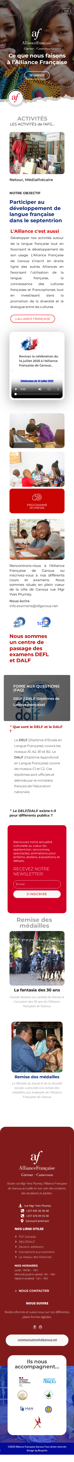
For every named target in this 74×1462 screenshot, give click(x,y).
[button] (37, 729)
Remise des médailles (37, 1077)
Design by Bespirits (37, 1450)
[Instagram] (40, 1327)
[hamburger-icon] (66, 11)
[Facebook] (34, 1327)
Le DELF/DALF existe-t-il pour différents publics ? (32, 813)
